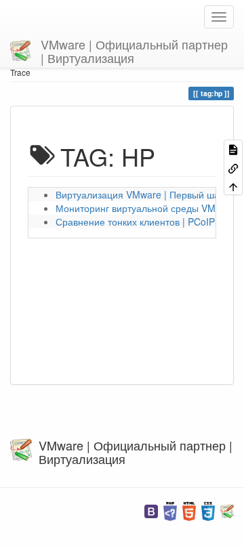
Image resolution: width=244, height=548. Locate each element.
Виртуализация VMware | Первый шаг (139, 194)
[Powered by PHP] (170, 509)
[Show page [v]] (233, 148)
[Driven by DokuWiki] (227, 509)
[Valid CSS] (208, 509)
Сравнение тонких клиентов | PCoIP (135, 221)
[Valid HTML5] (189, 509)
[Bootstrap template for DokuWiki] (151, 509)
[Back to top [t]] (233, 185)
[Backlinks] (233, 167)
